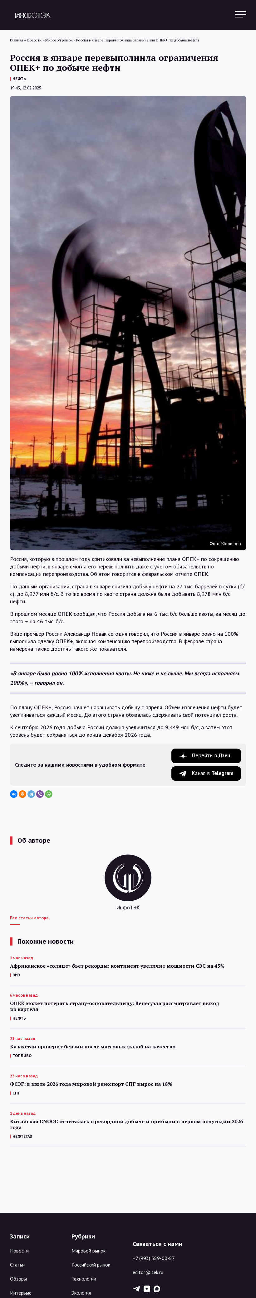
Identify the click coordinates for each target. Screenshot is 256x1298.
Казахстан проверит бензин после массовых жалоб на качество (92, 1047)
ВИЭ (16, 975)
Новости (19, 1251)
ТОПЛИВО (22, 1055)
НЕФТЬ (19, 78)
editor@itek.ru (148, 1272)
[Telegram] (31, 794)
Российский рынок (90, 1265)
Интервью (21, 1293)
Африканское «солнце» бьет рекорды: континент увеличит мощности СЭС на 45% (117, 966)
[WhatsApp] (48, 794)
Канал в (213, 773)
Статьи (17, 1265)
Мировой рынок (88, 1251)
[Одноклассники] (22, 794)
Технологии (83, 1279)
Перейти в (211, 755)
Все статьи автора (29, 918)
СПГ (16, 1093)
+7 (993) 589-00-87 (154, 1258)
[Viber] (40, 794)
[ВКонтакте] (13, 794)
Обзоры (18, 1279)
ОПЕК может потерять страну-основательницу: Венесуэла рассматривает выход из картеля (114, 1006)
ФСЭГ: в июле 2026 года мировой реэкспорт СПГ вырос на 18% (91, 1084)
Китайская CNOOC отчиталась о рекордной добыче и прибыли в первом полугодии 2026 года (126, 1124)
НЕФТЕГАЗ (22, 1136)
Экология (81, 1293)
